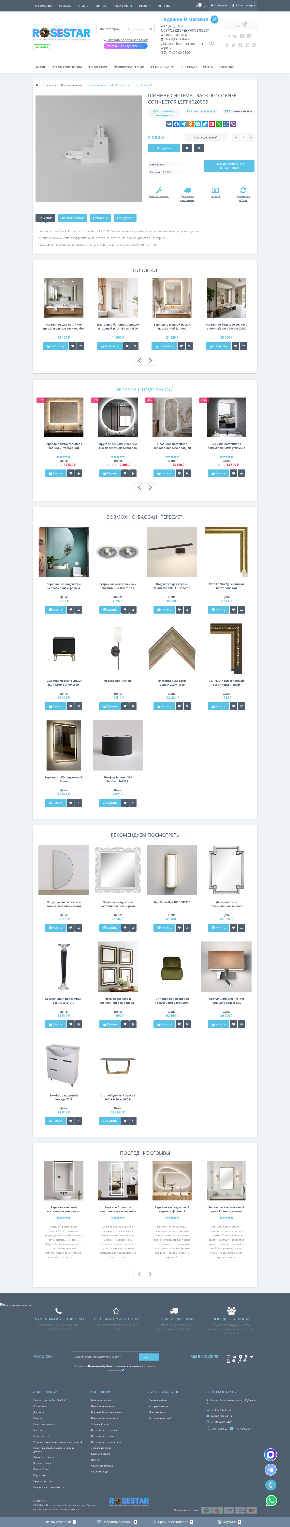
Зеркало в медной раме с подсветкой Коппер (172, 326)
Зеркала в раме (98, 67)
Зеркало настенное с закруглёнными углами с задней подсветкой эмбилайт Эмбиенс (226, 446)
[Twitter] (233, 46)
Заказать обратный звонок (127, 40)
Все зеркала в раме (102, 1436)
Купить (58, 473)
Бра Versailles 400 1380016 (172, 902)
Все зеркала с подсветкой (106, 1442)
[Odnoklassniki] (227, 46)
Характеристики (72, 218)
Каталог (41, 67)
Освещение (226, 67)
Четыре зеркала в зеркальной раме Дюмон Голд (118, 1001)
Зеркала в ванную (162, 67)
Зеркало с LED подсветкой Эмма (64, 779)
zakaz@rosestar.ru (177, 39)
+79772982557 (198, 30)
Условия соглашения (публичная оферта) (57, 1442)
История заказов (158, 1406)
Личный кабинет (158, 1400)
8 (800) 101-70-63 (176, 35)
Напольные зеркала (102, 1406)
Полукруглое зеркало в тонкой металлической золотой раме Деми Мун (64, 904)
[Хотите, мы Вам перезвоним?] (270, 1485)
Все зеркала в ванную (104, 1430)
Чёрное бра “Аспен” (118, 681)
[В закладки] (73, 346)
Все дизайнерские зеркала (107, 1412)
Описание (45, 218)
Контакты (163, 6)
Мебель (208, 67)
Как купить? (125, 218)
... (241, 67)
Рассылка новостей (160, 1418)
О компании (43, 6)
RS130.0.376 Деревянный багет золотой (226, 586)
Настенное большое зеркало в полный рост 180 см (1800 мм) (118, 327)
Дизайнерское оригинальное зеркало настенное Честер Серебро (226, 904)
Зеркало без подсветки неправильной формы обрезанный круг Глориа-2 (64, 586)
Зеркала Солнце (100, 1424)
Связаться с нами (43, 1457)
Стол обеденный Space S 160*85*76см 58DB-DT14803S (118, 1097)
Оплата (83, 6)
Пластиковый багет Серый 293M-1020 (172, 683)
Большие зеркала (101, 1400)
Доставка (65, 6)
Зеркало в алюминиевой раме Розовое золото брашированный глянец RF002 (226, 1209)
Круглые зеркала (100, 1453)
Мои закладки (157, 1412)
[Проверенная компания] (15, 1305)
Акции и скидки (100, 1471)
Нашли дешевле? (205, 137)
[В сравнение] (80, 346)
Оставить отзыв (240, 111)
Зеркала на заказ (101, 1448)
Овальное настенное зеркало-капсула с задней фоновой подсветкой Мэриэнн (172, 446)
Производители (42, 1481)
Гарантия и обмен (44, 1424)
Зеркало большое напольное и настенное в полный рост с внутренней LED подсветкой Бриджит (117, 1209)
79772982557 (173, 30)
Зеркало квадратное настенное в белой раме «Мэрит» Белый (118, 904)
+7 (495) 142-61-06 (176, 26)
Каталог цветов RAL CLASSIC (49, 1400)
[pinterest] (254, 46)
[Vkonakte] (234, 37)
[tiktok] (247, 46)
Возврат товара (42, 1463)
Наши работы (122, 6)
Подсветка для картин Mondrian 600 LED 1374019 (172, 586)
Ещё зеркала (189, 67)
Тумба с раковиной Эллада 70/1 (64, 1097)
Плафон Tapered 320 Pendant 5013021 (118, 779)
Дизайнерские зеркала (128, 67)
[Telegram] (242, 37)
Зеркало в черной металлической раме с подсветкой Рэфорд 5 (63, 1209)
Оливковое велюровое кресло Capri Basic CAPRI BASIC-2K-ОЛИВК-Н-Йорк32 (172, 1001)
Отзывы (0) (100, 218)
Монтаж (100, 6)
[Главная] (37, 85)
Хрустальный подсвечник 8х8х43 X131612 (63, 1001)
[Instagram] (227, 37)
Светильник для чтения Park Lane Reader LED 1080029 (226, 1001)
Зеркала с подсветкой (67, 67)
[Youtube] (249, 37)
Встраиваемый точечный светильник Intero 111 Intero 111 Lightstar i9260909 (118, 586)
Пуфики (95, 1459)
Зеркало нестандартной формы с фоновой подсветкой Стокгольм (172, 1209)
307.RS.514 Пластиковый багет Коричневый (226, 683)
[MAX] (270, 1454)
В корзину (57, 346)
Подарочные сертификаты (48, 1487)
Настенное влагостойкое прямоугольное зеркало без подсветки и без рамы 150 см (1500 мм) (63, 327)
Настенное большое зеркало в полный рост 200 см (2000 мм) (226, 327)
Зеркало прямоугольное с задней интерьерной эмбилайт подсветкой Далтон (63, 446)
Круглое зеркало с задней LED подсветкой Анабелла (118, 446)
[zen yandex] (240, 46)
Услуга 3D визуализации (125, 46)
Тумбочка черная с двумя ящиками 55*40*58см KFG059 (63, 683)
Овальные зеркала (102, 1465)
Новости (144, 6)
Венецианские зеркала (104, 1418)
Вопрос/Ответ (41, 1469)
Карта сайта (40, 1475)
